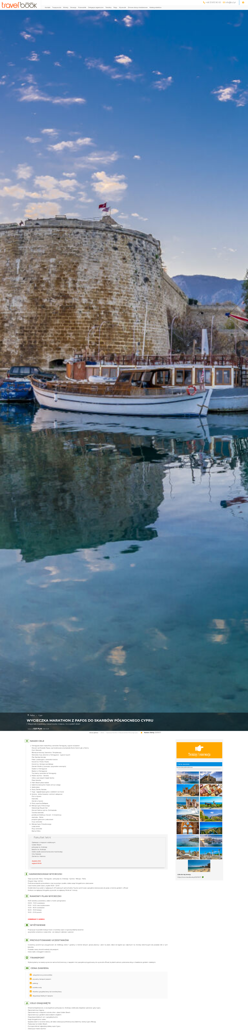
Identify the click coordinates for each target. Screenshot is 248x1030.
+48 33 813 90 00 (213, 2)
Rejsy (115, 7)
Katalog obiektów (155, 7)
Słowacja (73, 7)
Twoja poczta (56, 7)
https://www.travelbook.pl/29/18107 (189, 877)
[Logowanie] (243, 2)
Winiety (65, 7)
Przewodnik (82, 7)
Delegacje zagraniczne (95, 7)
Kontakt (47, 7)
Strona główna (93, 732)
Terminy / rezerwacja (199, 754)
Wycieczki (122, 7)
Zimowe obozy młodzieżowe (138, 7)
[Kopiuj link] (203, 877)
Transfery (108, 7)
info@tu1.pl (230, 2)
